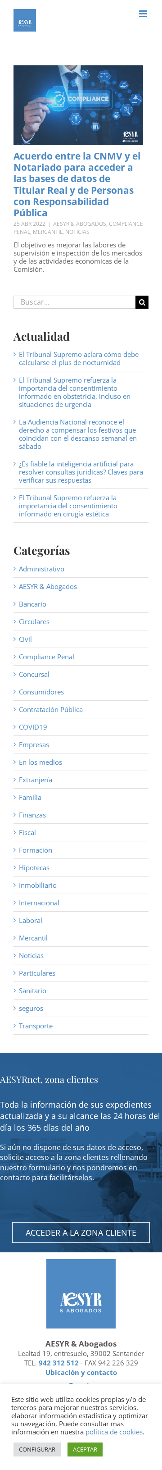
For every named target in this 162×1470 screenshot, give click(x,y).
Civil (25, 639)
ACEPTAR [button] (85, 1449)
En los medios (40, 762)
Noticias (77, 232)
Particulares (37, 973)
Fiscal (27, 832)
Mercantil (48, 232)
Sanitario (32, 990)
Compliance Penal (46, 657)
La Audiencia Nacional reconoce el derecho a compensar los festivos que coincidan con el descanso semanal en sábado (78, 434)
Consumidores (41, 692)
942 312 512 (59, 1363)
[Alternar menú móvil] (143, 13)
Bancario (32, 604)
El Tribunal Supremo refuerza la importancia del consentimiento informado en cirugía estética (68, 505)
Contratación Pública (51, 709)
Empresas (34, 744)
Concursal (34, 674)
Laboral (30, 920)
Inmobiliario (38, 885)
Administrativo (41, 569)
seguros (31, 1008)
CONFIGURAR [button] (37, 1449)
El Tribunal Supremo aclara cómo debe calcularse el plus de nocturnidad (79, 358)
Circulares (34, 621)
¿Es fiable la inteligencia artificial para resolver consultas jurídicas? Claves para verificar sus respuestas (81, 471)
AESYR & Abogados (79, 224)
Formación (35, 850)
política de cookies (114, 1431)
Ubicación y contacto (81, 1372)
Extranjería (35, 780)
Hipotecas (34, 867)
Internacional (39, 903)
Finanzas (32, 815)
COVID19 (33, 727)
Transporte (36, 1026)
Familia (30, 797)
